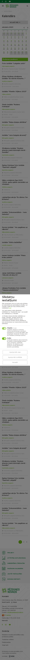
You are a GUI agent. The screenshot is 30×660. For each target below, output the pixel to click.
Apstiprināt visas (15, 352)
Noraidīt (15, 362)
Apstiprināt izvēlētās (15, 357)
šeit (10, 308)
